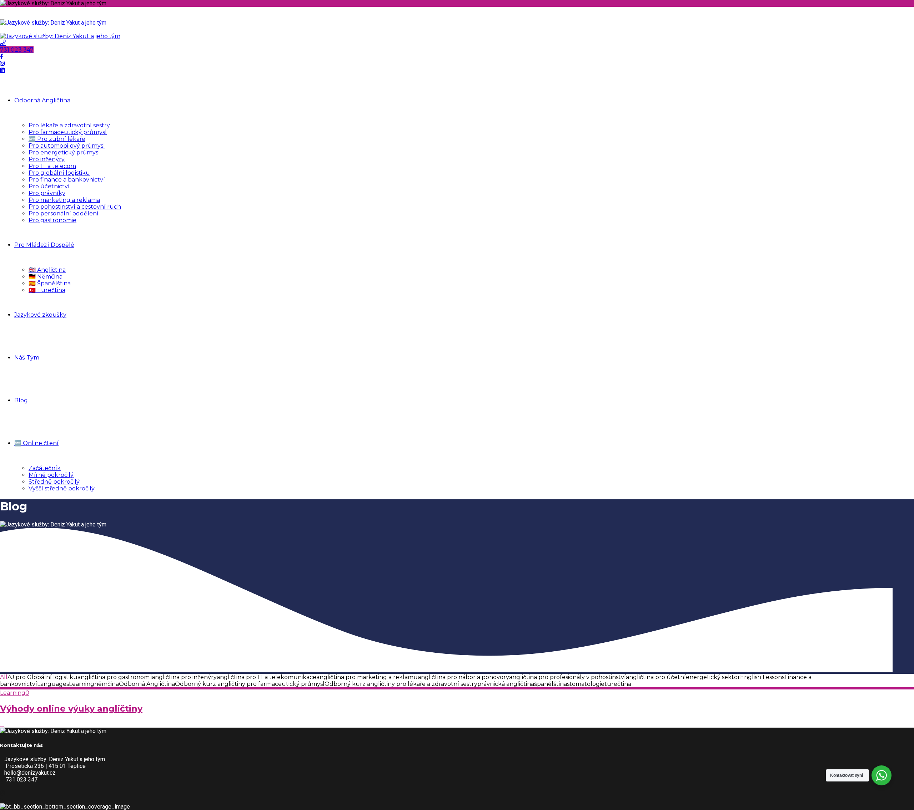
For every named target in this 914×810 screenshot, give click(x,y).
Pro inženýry (47, 159)
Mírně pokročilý (51, 475)
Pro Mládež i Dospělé (44, 244)
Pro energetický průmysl (64, 152)
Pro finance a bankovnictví (67, 179)
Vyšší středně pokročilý (62, 488)
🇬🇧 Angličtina (47, 269)
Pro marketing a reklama (64, 200)
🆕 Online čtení (36, 443)
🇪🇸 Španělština (50, 283)
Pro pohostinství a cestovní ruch (75, 206)
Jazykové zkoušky (40, 314)
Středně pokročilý (54, 481)
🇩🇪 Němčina (45, 276)
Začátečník (45, 468)
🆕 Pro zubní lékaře (57, 139)
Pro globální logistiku (59, 172)
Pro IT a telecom (52, 166)
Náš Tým (26, 357)
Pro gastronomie (52, 220)
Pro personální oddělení (64, 213)
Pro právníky (47, 193)
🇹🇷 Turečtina (47, 290)
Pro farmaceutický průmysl (68, 132)
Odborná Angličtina (42, 100)
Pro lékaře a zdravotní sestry (69, 125)
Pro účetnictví (49, 186)
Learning (12, 692)
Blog (21, 400)
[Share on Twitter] (2, 724)
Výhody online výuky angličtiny (71, 708)
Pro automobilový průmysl (67, 145)
